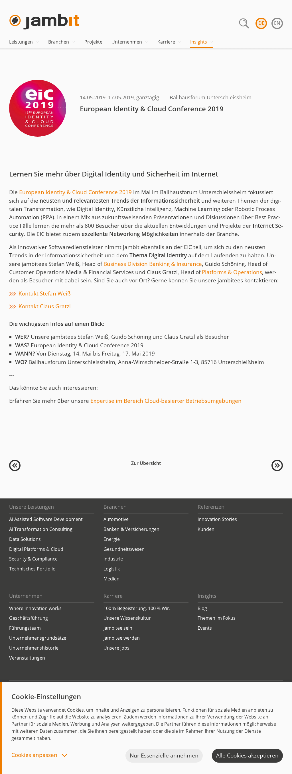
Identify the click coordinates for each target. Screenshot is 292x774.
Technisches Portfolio (32, 569)
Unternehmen (126, 42)
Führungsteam (25, 628)
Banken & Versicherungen (131, 529)
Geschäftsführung (28, 618)
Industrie (113, 559)
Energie (112, 539)
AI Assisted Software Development (46, 519)
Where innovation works (35, 608)
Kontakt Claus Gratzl (45, 306)
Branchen (58, 42)
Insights (198, 42)
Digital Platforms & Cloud (36, 549)
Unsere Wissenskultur (127, 618)
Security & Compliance (33, 559)
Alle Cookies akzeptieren (247, 755)
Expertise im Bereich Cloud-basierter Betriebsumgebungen (166, 401)
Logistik (112, 569)
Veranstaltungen (27, 658)
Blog (202, 608)
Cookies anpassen (35, 755)
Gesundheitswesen (124, 549)
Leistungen (21, 42)
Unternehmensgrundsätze (37, 638)
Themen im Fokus (217, 618)
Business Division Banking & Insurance (153, 264)
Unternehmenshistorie (33, 648)
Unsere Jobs (116, 648)
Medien (111, 579)
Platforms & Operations (232, 272)
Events (205, 628)
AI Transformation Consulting (40, 529)
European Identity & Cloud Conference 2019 (75, 192)
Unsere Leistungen (31, 506)
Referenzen (211, 506)
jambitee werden (122, 638)
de (261, 23)
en (277, 23)
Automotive (116, 519)
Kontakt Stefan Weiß (45, 293)
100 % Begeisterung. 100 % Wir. (137, 608)
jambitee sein (118, 628)
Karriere (166, 42)
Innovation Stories (217, 519)
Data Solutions (25, 539)
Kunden (206, 529)
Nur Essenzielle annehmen (164, 755)
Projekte (93, 42)
